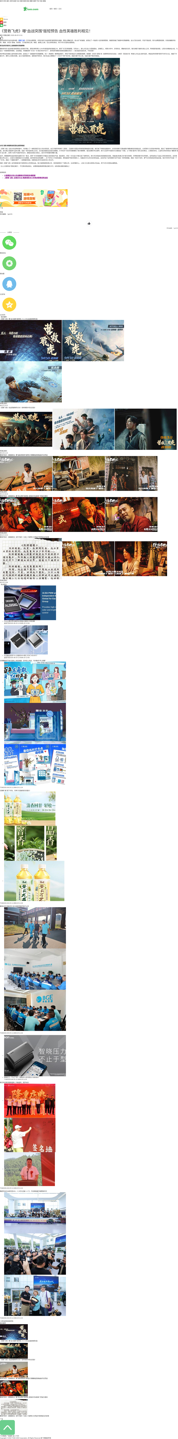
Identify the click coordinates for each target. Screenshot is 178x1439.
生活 (17, 1)
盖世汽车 (7, 623)
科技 (41, 1)
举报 (1, 212)
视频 (24, 1)
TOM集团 (3, 1436)
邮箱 (44, 1)
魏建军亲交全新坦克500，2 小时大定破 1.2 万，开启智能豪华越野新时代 (23, 1191)
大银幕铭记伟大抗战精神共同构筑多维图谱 (19, 175)
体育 (11, 1)
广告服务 (9, 1436)
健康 (31, 1)
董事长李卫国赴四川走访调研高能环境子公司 (14, 906)
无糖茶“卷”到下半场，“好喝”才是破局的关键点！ (15, 790)
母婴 (21, 1)
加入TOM (16, 1436)
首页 (1, 1)
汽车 (37, 1)
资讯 (4, 1)
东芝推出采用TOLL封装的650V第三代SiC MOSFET (20, 655)
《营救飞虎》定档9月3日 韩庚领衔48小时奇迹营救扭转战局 (26, 178)
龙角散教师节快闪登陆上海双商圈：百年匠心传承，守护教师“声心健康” (23, 660)
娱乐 (8, 1)
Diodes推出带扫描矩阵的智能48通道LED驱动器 (19, 621)
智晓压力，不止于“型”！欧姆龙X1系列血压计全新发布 (21, 1077)
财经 (27, 1)
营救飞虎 (22, 40)
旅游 (14, 1)
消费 (34, 1)
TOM (1, 787)
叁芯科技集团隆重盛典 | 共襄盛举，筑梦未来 (14, 1082)
